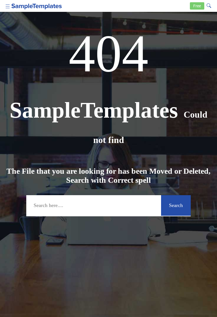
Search (176, 205)
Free (197, 6)
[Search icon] (208, 5)
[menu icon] (8, 5)
